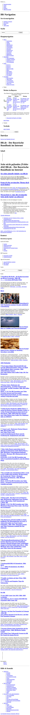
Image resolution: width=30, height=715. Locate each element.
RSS (7, 698)
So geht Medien (10, 707)
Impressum (8, 682)
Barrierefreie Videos (11, 690)
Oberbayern (9, 51)
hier (16, 213)
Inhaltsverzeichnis (22, 187)
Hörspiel (8, 711)
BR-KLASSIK (9, 68)
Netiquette (8, 702)
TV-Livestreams (10, 62)
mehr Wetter (6, 120)
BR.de (4, 662)
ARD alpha (6, 25)
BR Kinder (9, 708)
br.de (13, 574)
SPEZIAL (5, 703)
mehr (14, 381)
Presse (7, 678)
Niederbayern (9, 50)
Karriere (8, 674)
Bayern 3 (8, 67)
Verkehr (8, 43)
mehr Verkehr (6, 129)
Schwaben (8, 53)
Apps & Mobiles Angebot (9, 262)
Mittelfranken (9, 45)
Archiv (8, 691)
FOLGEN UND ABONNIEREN (11, 694)
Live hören (8, 75)
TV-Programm (9, 80)
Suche (3, 32)
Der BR (3, 592)
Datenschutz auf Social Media (13, 700)
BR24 (7, 70)
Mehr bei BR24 (14, 314)
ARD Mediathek (10, 58)
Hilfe (4, 249)
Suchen (5, 244)
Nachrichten (9, 41)
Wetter (7, 42)
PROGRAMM (6, 683)
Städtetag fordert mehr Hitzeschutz (11, 220)
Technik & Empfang (11, 687)
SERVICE (5, 671)
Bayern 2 (8, 66)
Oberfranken (9, 46)
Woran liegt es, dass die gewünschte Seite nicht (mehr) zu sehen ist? (14, 196)
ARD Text (8, 83)
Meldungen (9, 54)
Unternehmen (9, 675)
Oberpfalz (8, 49)
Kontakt (5, 250)
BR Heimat (9, 71)
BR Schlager (9, 72)
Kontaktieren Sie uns (20, 191)
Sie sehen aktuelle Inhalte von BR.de (14, 174)
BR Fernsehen (9, 78)
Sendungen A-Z (10, 60)
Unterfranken (9, 47)
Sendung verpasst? (7, 21)
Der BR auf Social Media (12, 699)
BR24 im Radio (10, 55)
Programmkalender (10, 684)
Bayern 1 (8, 64)
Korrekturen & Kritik (11, 676)
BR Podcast (9, 74)
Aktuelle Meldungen (5, 215)
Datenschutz (9, 680)
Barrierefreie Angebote (11, 688)
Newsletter (5, 23)
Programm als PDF (7, 255)
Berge (4, 24)
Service (5, 664)
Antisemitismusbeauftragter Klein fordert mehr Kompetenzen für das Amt (14, 228)
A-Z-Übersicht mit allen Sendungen (10, 189)
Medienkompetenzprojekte (12, 710)
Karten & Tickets (10, 84)
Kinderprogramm (7, 257)
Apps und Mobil (10, 695)
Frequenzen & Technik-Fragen (10, 248)
